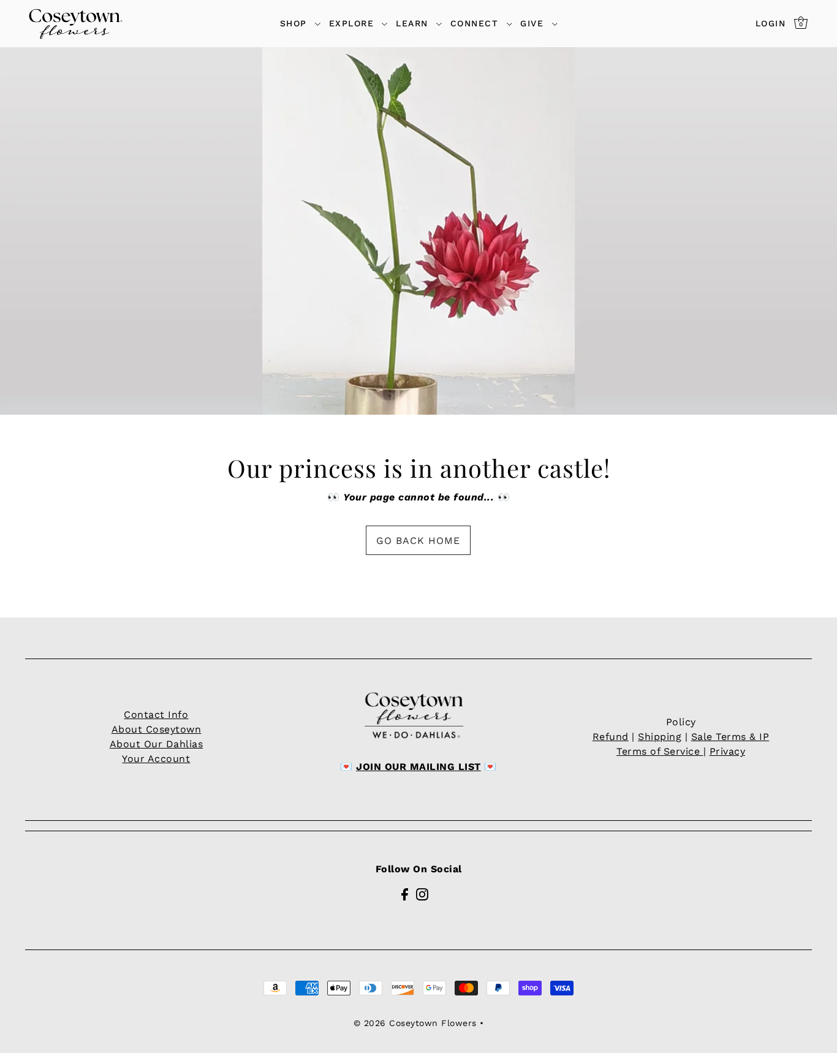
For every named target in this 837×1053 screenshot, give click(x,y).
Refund (611, 736)
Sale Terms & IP (730, 736)
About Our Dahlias (156, 744)
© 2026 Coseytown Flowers (415, 1023)
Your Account (156, 758)
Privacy (728, 751)
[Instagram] (422, 893)
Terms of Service (659, 751)
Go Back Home (418, 540)
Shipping (659, 736)
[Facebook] (404, 893)
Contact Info (156, 714)
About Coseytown (157, 729)
